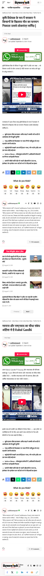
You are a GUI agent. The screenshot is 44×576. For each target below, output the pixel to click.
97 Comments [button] (35, 549)
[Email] (31, 572)
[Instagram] (38, 203)
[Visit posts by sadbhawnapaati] (4, 203)
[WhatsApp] (41, 203)
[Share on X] (12, 572)
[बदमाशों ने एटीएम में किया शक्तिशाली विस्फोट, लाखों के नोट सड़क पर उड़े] (36, 273)
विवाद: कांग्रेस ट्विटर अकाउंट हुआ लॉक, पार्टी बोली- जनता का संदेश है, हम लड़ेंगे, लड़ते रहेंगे (14, 285)
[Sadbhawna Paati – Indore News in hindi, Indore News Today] (10, 565)
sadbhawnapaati (15, 39)
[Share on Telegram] (27, 572)
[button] (4, 2)
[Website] (26, 203)
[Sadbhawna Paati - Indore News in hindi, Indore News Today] (22, 2)
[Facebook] (28, 203)
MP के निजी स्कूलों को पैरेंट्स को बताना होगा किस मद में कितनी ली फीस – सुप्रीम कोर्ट (14, 259)
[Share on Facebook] (7, 572)
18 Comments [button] (35, 242)
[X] (32, 203)
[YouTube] (35, 203)
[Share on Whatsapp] (17, 572)
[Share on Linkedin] (22, 572)
